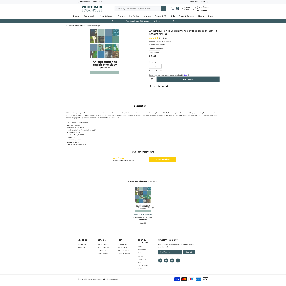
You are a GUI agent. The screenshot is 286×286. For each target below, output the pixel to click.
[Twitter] (155, 86)
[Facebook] (150, 86)
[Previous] (112, 21)
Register (206, 7)
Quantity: (152, 62)
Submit (189, 252)
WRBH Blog (204, 2)
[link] (152, 79)
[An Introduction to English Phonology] (143, 199)
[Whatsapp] (167, 86)
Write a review (163, 159)
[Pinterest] (159, 86)
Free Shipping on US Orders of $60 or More (143, 21)
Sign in (199, 7)
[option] (143, 21)
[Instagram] (166, 260)
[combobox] (138, 8)
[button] (153, 38)
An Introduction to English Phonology (143, 218)
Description (140, 105)
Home (68, 26)
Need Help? (194, 2)
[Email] (163, 86)
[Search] (140, 8)
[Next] (174, 21)
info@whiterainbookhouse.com (91, 2)
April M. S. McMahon (163, 41)
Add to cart (188, 79)
